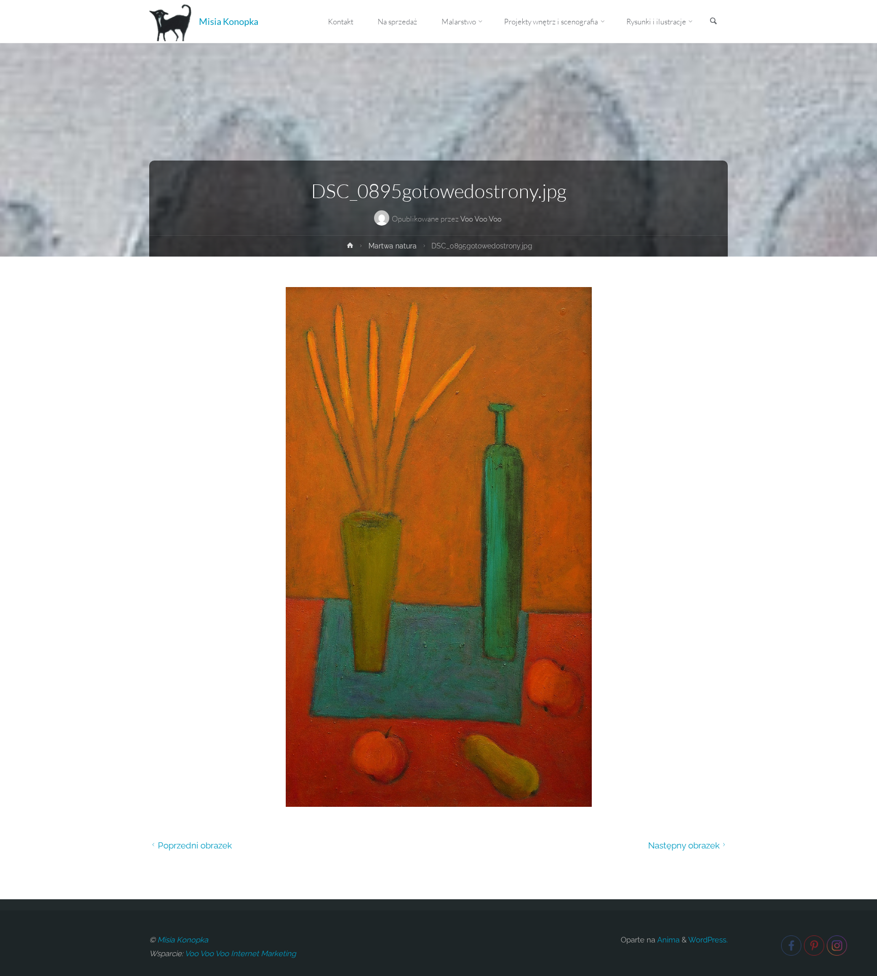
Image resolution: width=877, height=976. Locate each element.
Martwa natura (392, 246)
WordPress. (708, 939)
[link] (713, 22)
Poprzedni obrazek (195, 845)
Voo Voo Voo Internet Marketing (240, 953)
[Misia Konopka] (170, 21)
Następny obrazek (684, 845)
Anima (667, 939)
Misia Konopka (228, 21)
